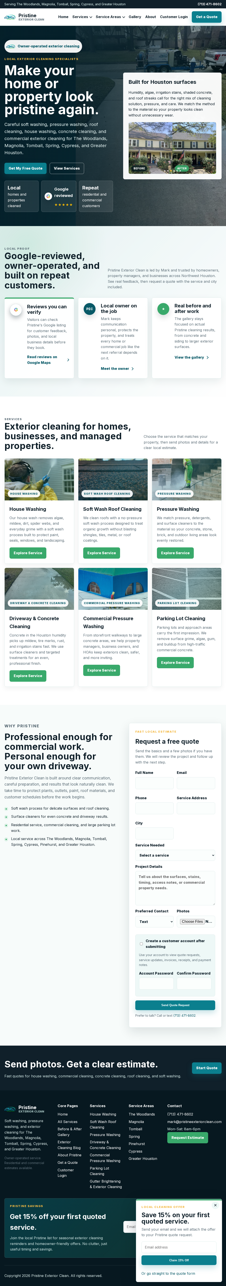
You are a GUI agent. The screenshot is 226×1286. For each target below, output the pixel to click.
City (139, 823)
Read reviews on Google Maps (42, 360)
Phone (141, 798)
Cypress (135, 1151)
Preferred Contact (151, 911)
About (150, 17)
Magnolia (136, 1121)
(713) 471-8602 (210, 4)
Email (182, 772)
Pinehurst (137, 1144)
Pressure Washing (105, 1135)
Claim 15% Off (179, 1260)
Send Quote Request (175, 1005)
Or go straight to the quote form (168, 1273)
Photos (183, 911)
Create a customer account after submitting (175, 944)
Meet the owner (115, 368)
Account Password (156, 973)
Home (63, 17)
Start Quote (206, 1068)
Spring (134, 1136)
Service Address (192, 798)
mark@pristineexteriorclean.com (194, 1121)
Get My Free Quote (25, 168)
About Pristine (69, 1155)
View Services (67, 168)
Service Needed (149, 845)
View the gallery (189, 357)
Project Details (148, 866)
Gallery (135, 17)
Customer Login (174, 17)
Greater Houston (143, 1158)
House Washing (103, 1114)
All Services (67, 1121)
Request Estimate (187, 1137)
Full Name (144, 772)
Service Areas (108, 17)
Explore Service (28, 553)
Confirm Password (194, 973)
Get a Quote (206, 17)
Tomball (135, 1129)
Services (80, 17)
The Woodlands (142, 1114)
